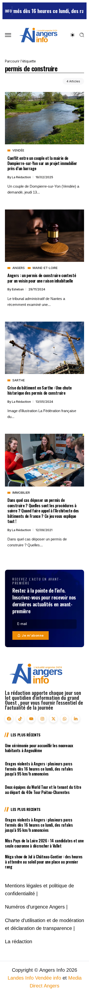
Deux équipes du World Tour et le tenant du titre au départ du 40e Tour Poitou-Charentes (43, 789)
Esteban (18, 289)
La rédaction (22, 177)
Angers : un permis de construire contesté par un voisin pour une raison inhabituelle (41, 278)
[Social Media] (9, 719)
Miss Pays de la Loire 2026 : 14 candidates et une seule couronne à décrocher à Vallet (44, 843)
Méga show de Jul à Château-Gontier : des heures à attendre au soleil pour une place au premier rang (44, 862)
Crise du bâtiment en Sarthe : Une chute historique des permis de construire (39, 390)
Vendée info (48, 978)
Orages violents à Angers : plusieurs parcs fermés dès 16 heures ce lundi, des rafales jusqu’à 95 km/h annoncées (39, 769)
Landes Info (21, 978)
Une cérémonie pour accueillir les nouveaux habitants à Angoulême (39, 748)
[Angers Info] (38, 34)
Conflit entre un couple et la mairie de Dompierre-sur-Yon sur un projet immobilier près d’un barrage (42, 163)
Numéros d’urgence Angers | (36, 907)
